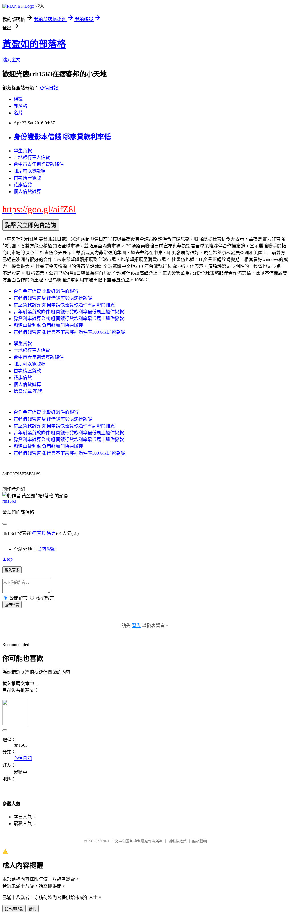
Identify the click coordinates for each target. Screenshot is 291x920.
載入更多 (12, 570)
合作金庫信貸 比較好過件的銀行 (46, 291)
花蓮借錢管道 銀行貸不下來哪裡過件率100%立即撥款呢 (69, 332)
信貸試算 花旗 (28, 391)
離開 (32, 909)
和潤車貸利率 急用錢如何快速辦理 (48, 325)
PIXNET (103, 841)
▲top (7, 559)
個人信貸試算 (27, 191)
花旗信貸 (23, 184)
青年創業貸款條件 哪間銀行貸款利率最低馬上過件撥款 (69, 311)
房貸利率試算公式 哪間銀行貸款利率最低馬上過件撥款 (69, 318)
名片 (18, 112)
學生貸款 (23, 150)
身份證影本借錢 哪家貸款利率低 (62, 137)
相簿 (18, 99)
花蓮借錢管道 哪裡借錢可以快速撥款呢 (53, 298)
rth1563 (9, 501)
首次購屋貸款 (27, 178)
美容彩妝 (47, 549)
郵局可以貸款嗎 (29, 171)
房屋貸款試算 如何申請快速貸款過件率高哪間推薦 (64, 305)
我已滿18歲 (14, 909)
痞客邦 (39, 533)
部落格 (20, 106)
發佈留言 (12, 605)
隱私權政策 (177, 841)
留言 (51, 533)
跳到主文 (11, 59)
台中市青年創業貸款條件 (39, 164)
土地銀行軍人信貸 (32, 157)
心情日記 (49, 87)
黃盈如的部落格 (34, 44)
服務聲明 (199, 841)
